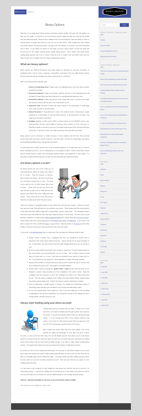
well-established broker (52, 217)
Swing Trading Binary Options (109, 51)
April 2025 (104, 300)
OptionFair (104, 230)
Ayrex (64, 220)
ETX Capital (104, 202)
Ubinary (103, 252)
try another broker (36, 232)
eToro (47, 224)
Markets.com (104, 213)
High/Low (73, 220)
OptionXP (103, 235)
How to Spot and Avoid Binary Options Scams (114, 85)
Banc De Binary (105, 180)
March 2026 (105, 289)
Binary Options (21, 12)
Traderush (103, 241)
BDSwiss (103, 186)
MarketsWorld (105, 219)
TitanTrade (104, 247)
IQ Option (103, 224)
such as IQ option (83, 217)
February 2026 (106, 294)
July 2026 (104, 267)
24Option (103, 169)
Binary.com (104, 191)
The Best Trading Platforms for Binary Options (114, 123)
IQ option (77, 224)
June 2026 (104, 272)
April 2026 (104, 283)
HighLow (103, 208)
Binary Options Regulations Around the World (114, 79)
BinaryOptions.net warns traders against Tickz (114, 129)
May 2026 (104, 278)
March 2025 (105, 305)
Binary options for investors (108, 56)
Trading (103, 40)
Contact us (31, 12)
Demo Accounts (105, 45)
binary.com (58, 220)
